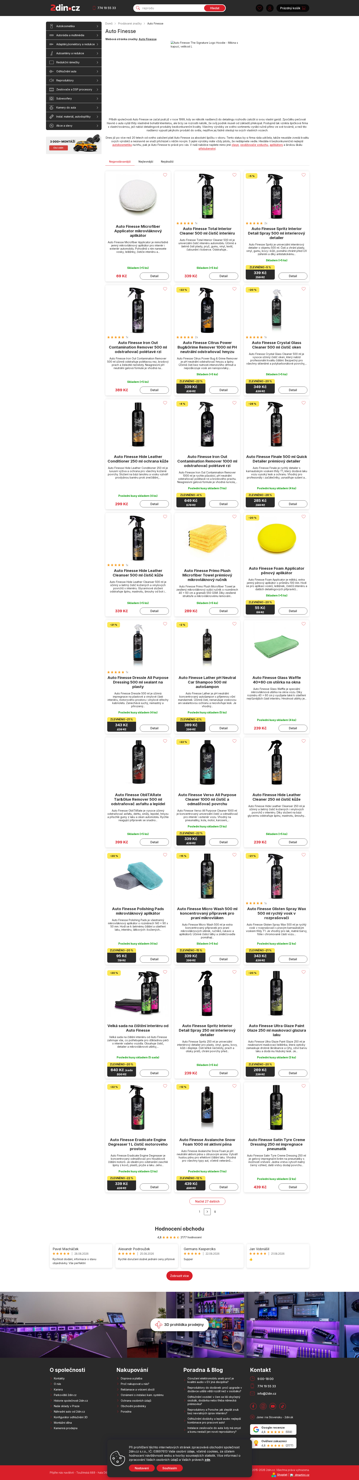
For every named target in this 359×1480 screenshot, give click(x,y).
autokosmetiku (122, 144)
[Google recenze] (273, 1429)
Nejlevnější (146, 161)
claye (235, 144)
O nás (57, 1383)
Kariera (58, 1389)
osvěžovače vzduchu (254, 144)
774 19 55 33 (106, 8)
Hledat (214, 8)
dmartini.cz (301, 1474)
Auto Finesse (148, 39)
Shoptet (282, 1474)
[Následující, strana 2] (207, 1211)
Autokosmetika (65, 26)
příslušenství (207, 148)
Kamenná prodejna (65, 1428)
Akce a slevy (64, 125)
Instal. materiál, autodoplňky (73, 116)
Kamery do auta (66, 107)
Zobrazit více (179, 1276)
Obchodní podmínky (133, 1406)
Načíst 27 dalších (207, 1201)
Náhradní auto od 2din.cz (69, 1411)
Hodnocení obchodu (179, 1229)
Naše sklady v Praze (67, 1406)
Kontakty (59, 1378)
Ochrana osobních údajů (136, 1400)
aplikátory (276, 144)
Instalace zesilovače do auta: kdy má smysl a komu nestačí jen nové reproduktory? (214, 1429)
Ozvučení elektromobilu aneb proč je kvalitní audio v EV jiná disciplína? (211, 1380)
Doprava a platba (131, 1378)
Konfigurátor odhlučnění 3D (71, 1417)
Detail (154, 276)
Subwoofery (64, 98)
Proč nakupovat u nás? (135, 1383)
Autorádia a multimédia (70, 35)
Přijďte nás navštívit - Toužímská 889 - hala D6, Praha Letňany (88, 1472)
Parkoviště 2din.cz (65, 1395)
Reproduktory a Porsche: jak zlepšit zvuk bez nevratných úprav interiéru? (213, 1411)
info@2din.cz (266, 1393)
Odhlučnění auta (66, 71)
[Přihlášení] (270, 8)
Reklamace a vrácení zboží (138, 1389)
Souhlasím (169, 1468)
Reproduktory (65, 80)
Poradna (126, 1411)
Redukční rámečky (68, 62)
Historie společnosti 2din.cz (71, 1400)
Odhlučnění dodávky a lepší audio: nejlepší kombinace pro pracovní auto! (214, 1420)
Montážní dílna (63, 1422)
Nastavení (142, 1468)
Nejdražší (167, 161)
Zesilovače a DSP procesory (74, 89)
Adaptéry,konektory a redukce (75, 44)
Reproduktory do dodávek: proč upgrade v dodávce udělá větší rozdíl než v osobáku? (215, 1389)
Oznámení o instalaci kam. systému (142, 1395)
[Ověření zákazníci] (273, 1443)
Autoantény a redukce (70, 53)
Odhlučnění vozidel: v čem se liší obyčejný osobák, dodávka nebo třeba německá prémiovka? (214, 1400)
